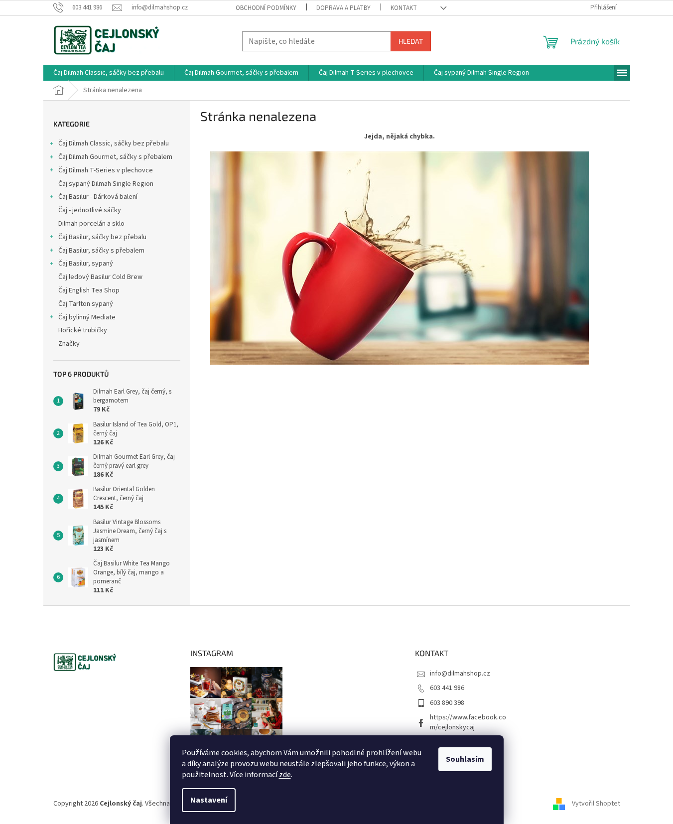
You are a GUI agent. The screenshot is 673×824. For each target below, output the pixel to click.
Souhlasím (465, 759)
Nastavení (208, 800)
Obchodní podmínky (266, 7)
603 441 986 (447, 688)
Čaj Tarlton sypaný (85, 304)
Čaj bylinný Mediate (87, 317)
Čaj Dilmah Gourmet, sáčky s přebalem (115, 157)
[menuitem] (108, 73)
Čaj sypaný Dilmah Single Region (105, 184)
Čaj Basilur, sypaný (85, 264)
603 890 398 (447, 703)
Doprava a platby (343, 7)
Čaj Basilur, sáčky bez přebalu (102, 237)
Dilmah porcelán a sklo (91, 224)
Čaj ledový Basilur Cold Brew (100, 277)
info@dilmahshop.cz (460, 674)
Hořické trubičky (82, 330)
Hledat (411, 41)
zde (285, 774)
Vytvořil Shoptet (596, 804)
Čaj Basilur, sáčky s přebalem (101, 251)
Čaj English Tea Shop (89, 290)
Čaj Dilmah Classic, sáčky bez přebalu (113, 143)
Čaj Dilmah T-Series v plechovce (105, 170)
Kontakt (404, 7)
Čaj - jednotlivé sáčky (89, 210)
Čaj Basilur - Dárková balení (97, 197)
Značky (69, 344)
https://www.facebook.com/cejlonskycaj (468, 722)
